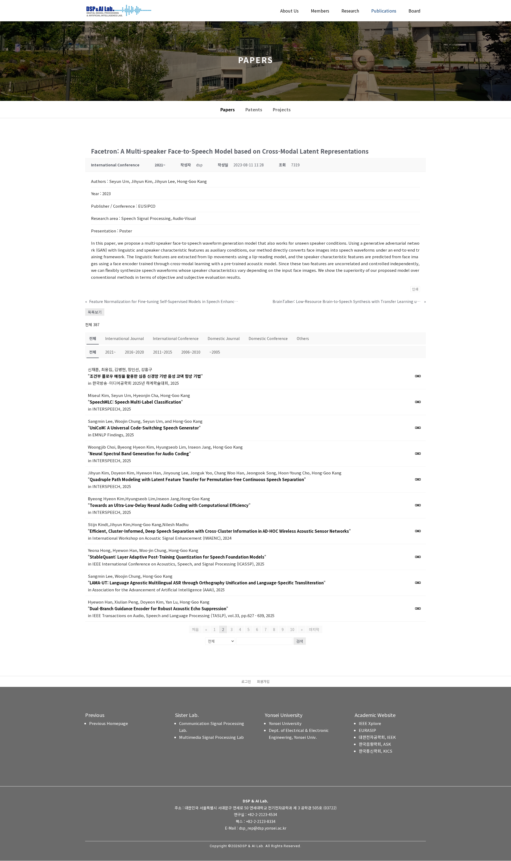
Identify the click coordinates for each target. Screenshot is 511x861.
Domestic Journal (224, 338)
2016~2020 (134, 352)
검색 (299, 641)
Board (415, 11)
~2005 (214, 352)
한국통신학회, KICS (375, 751)
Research (350, 11)
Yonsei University (285, 723)
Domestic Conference (268, 338)
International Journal (124, 338)
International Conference (176, 338)
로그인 (246, 682)
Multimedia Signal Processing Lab (211, 737)
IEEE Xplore (370, 723)
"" (145, 376)
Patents (253, 109)
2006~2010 (190, 352)
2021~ (110, 352)
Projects (282, 109)
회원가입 (263, 682)
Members (320, 11)
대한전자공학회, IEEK (377, 737)
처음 (195, 629)
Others (303, 338)
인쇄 (415, 289)
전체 (92, 338)
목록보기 (95, 312)
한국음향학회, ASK (375, 744)
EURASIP (367, 730)
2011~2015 (162, 352)
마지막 (314, 629)
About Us (289, 11)
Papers (227, 109)
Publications (383, 11)
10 (292, 629)
